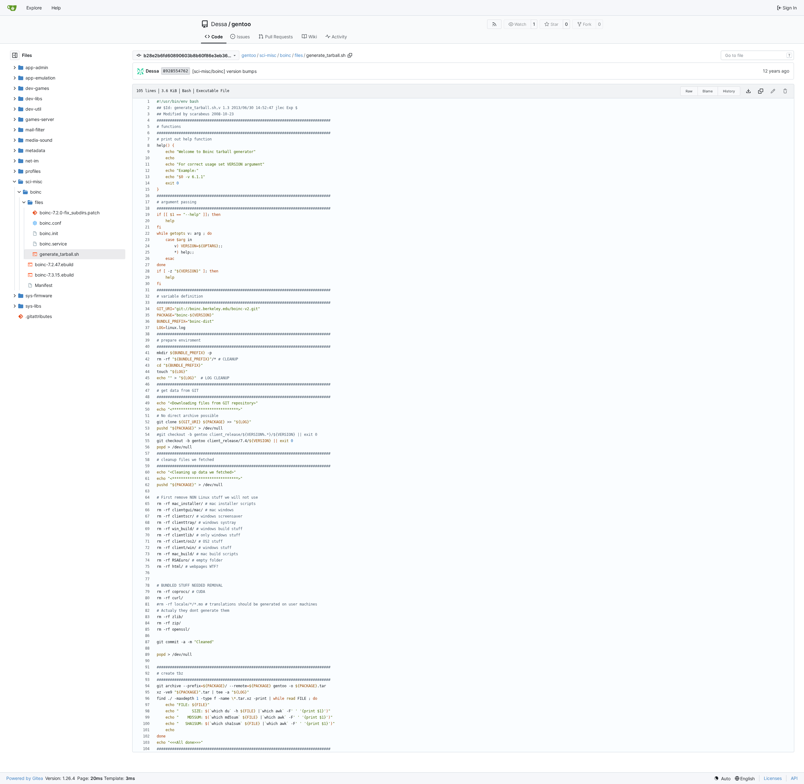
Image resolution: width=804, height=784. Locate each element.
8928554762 (175, 71)
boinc (285, 55)
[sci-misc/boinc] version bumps (224, 71)
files (299, 55)
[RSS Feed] (494, 24)
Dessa (219, 24)
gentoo (241, 24)
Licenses (773, 778)
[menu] (722, 778)
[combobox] (757, 55)
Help (56, 7)
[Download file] (748, 91)
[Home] (12, 8)
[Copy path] (350, 55)
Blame (708, 91)
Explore (34, 7)
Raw (689, 91)
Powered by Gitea (24, 778)
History (729, 91)
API (794, 778)
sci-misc (267, 55)
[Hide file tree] (14, 55)
